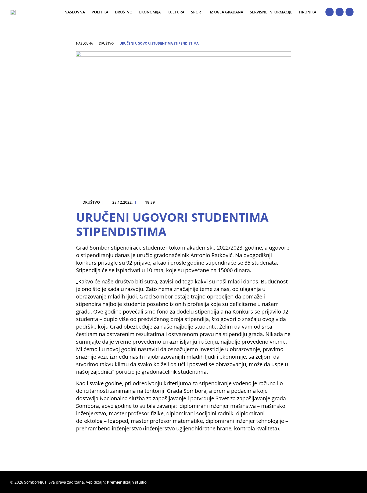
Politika (100, 12)
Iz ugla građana (226, 12)
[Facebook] (329, 12)
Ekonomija (150, 12)
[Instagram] (339, 12)
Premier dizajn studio (127, 482)
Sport (197, 12)
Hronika (307, 12)
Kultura (175, 12)
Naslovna (74, 12)
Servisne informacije (271, 12)
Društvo (123, 12)
